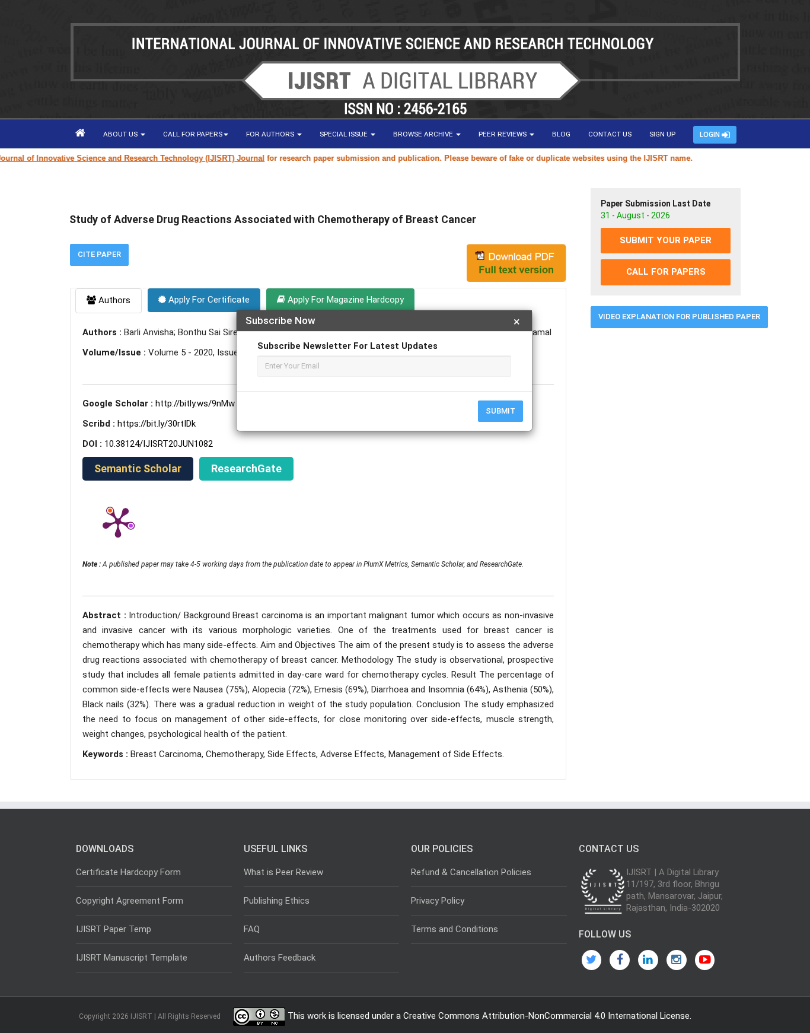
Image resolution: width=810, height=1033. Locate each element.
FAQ (252, 929)
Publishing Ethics (277, 900)
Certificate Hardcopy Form (128, 872)
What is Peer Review (283, 872)
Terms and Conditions (454, 929)
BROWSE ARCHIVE (424, 134)
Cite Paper (99, 254)
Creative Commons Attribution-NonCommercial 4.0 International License (546, 1016)
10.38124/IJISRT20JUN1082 (158, 443)
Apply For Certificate (208, 299)
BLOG (561, 134)
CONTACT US (610, 134)
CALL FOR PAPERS (192, 134)
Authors (113, 300)
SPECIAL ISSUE (344, 134)
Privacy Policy (437, 900)
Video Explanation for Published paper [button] (679, 316)
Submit (500, 410)
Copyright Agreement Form (129, 900)
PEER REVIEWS (503, 134)
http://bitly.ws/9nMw (195, 403)
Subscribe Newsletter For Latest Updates (347, 346)
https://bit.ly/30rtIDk (156, 423)
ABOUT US (121, 134)
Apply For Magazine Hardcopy (344, 299)
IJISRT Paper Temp (113, 929)
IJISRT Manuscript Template (131, 957)
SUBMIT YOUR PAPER (666, 240)
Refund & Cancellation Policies (471, 872)
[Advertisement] (666, 518)
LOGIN (711, 135)
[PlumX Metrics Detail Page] (118, 521)
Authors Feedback (279, 957)
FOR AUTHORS (271, 134)
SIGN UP (662, 134)
